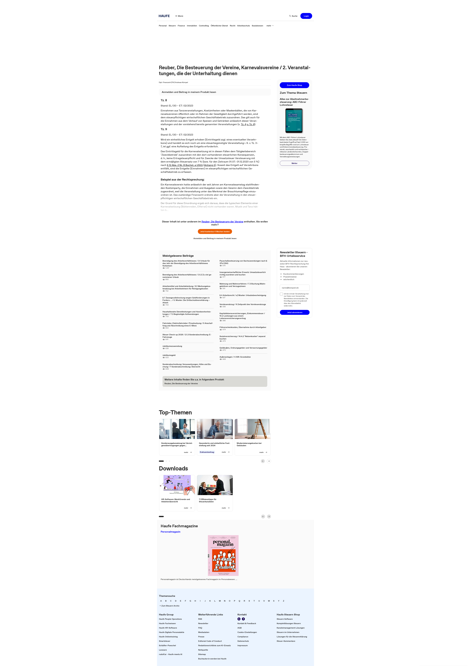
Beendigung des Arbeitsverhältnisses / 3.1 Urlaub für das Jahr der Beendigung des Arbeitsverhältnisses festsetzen (186, 263)
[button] (306, 16)
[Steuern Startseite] (165, 16)
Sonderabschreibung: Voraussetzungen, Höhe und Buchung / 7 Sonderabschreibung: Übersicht (187, 365)
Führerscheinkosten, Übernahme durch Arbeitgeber (243, 327)
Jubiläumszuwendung (172, 346)
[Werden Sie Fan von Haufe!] (243, 618)
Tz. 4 (243, 124)
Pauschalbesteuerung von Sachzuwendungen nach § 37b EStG (243, 262)
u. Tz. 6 (250, 124)
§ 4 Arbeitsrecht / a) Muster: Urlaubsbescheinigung (243, 295)
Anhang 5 (209, 165)
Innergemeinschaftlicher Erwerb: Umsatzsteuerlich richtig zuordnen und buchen (243, 273)
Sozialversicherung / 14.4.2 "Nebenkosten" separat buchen (242, 337)
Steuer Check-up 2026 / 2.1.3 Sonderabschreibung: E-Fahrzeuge (187, 335)
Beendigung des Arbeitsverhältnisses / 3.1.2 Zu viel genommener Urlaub (187, 275)
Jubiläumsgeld (169, 355)
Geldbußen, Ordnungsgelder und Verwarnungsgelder (243, 348)
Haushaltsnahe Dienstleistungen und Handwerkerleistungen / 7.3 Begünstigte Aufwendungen (187, 312)
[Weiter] (269, 461)
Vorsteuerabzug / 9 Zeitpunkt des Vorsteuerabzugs (243, 304)
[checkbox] (281, 294)
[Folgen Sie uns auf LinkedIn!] (238, 618)
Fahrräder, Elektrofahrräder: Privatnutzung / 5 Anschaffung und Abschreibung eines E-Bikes (188, 324)
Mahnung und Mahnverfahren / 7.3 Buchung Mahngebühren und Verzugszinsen (243, 284)
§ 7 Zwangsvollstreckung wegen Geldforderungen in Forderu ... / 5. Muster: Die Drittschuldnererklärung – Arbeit (186, 300)
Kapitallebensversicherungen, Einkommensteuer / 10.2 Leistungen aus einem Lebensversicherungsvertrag (242, 315)
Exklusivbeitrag (207, 452)
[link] (163, 25)
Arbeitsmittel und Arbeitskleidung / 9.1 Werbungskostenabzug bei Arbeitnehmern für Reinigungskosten (187, 287)
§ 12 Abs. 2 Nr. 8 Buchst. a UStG (185, 165)
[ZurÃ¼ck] (263, 461)
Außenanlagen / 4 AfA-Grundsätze (235, 357)
